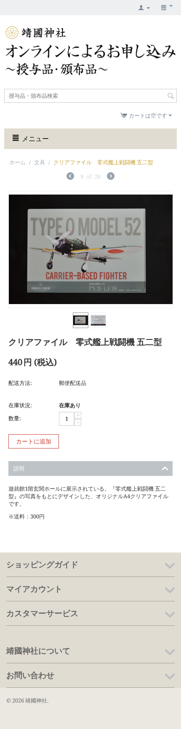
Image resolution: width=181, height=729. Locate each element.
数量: (14, 418)
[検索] (170, 96)
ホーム (17, 162)
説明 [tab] (18, 468)
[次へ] (110, 177)
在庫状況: (20, 405)
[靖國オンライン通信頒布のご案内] (90, 50)
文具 (39, 162)
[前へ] (70, 177)
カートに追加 (33, 441)
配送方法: (20, 383)
